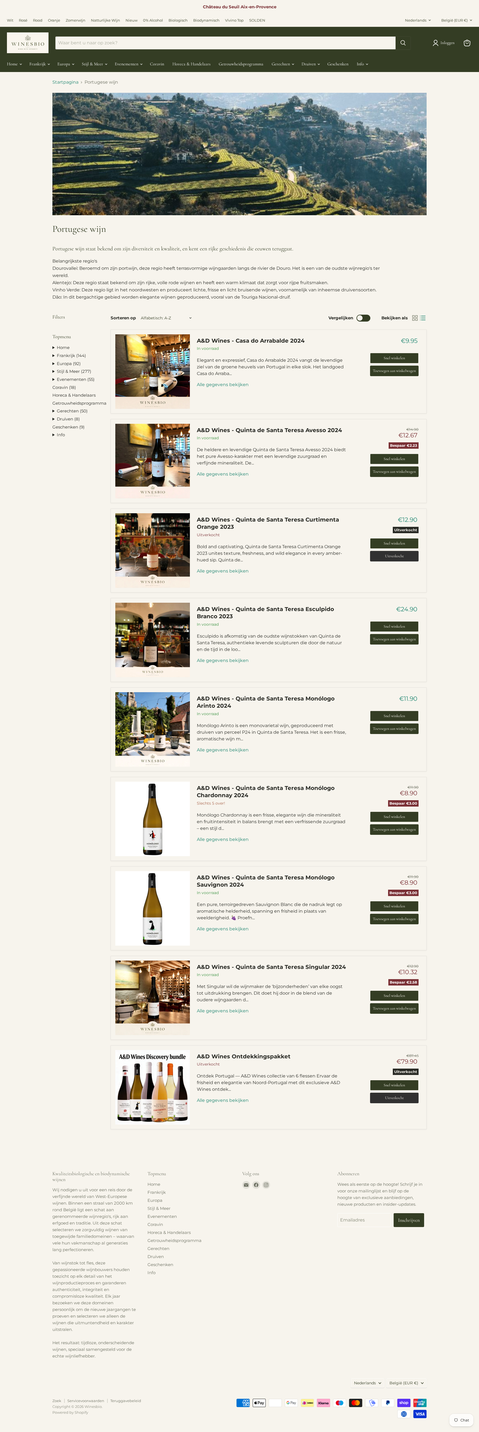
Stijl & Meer (93, 64)
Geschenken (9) (68, 427)
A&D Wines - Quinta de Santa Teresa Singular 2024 (271, 967)
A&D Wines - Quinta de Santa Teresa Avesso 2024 (269, 430)
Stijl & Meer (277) (74, 371)
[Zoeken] (403, 43)
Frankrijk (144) (71, 355)
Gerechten (281, 64)
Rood (37, 20)
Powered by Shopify (70, 1412)
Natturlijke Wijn (105, 20)
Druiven (309, 64)
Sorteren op (123, 317)
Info (361, 64)
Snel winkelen (394, 358)
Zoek (56, 1400)
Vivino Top (234, 20)
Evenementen (127, 64)
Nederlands (415, 20)
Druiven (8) (68, 419)
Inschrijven (409, 1220)
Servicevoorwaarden (85, 1400)
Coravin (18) (64, 387)
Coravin (157, 64)
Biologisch (178, 20)
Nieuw (131, 20)
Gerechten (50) (72, 411)
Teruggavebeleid (125, 1400)
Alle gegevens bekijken (223, 384)
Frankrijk (38, 64)
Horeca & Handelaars (191, 64)
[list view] (423, 318)
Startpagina (65, 82)
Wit (10, 20)
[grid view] (415, 318)
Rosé (23, 20)
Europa (64, 64)
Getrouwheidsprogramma (241, 64)
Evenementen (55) (76, 379)
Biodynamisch (206, 20)
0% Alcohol (153, 20)
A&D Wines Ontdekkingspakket (244, 1056)
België (454, 20)
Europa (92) (69, 363)
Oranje (54, 20)
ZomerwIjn (75, 20)
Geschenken (337, 64)
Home (13, 64)
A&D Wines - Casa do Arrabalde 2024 (251, 340)
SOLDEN (257, 20)
